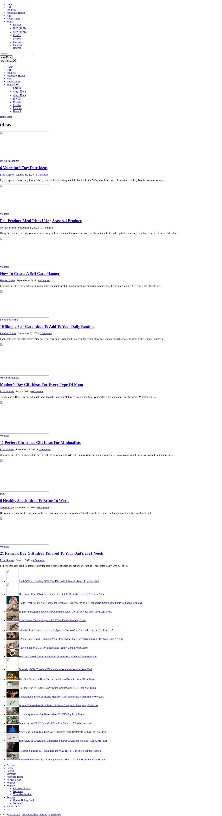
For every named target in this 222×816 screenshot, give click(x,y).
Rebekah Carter (8, 333)
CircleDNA (14, 814)
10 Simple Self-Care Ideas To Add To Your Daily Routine (47, 326)
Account (11, 765)
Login (10, 768)
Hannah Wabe (7, 280)
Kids (9, 78)
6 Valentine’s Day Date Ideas (23, 168)
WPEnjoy (56, 814)
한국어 (17, 102)
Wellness (11, 72)
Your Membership (22, 794)
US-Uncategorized (9, 160)
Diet (9, 69)
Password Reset (15, 776)
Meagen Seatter (8, 227)
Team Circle (6, 507)
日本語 (17, 98)
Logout (10, 771)
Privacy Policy (14, 779)
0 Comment (47, 227)
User (9, 809)
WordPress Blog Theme (34, 814)
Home (10, 66)
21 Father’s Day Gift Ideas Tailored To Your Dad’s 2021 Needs (51, 553)
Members (11, 773)
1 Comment (42, 174)
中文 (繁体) (19, 91)
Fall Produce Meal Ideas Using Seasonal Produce (41, 221)
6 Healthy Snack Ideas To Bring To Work (34, 500)
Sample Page (13, 806)
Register (11, 782)
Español (17, 105)
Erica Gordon (7, 174)
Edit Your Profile (21, 788)
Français (17, 108)
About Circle (13, 81)
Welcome (18, 791)
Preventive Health (16, 75)
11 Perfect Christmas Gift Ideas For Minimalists (40, 442)
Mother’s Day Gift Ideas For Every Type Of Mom (41, 384)
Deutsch (17, 111)
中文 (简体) (19, 95)
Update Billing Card (23, 800)
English (10, 84)
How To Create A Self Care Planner (30, 273)
